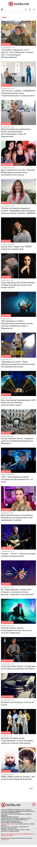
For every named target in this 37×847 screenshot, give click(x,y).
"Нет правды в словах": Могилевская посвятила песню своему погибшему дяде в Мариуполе (17, 325)
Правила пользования (7, 834)
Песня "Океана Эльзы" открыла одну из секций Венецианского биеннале (17, 441)
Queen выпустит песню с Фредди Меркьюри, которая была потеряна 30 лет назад (18, 172)
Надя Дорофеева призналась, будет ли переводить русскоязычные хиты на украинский (16, 133)
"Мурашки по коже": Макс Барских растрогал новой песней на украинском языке (18, 364)
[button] (30, 9)
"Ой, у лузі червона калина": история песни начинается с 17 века (17, 479)
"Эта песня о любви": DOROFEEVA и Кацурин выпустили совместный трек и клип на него (18, 93)
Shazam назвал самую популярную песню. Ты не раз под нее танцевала (16, 630)
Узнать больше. (5, 839)
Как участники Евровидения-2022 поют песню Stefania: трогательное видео (18, 402)
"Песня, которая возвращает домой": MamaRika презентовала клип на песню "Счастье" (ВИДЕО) (18, 210)
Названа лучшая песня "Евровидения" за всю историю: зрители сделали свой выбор (17, 740)
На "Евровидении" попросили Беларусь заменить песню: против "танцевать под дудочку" (17, 592)
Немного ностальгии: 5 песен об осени (17, 703)
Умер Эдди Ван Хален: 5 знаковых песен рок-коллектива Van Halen (18, 667)
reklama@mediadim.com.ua (8, 824)
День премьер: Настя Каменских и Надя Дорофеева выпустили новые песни (18, 285)
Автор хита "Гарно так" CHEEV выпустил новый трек (16, 247)
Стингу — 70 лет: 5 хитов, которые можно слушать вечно (18, 554)
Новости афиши (7, 164)
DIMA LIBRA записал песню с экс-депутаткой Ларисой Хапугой (18, 777)
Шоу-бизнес (6, 44)
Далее (31, 788)
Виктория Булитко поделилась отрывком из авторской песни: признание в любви (17, 517)
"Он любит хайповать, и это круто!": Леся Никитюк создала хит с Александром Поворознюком (17, 53)
